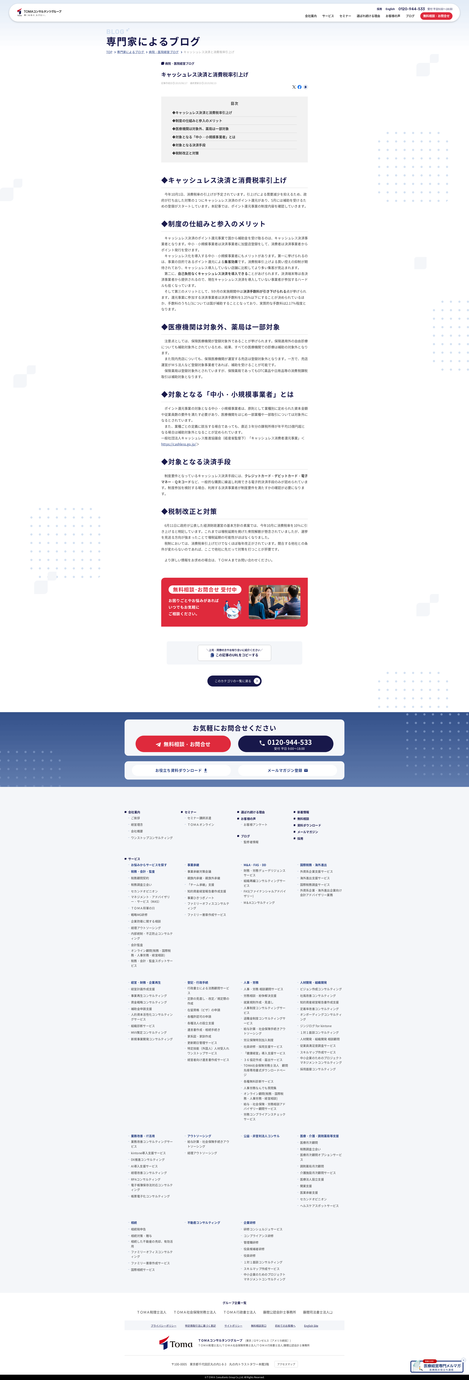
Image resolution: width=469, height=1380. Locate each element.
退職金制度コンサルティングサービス (264, 1020)
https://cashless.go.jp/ (178, 444)
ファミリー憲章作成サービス (206, 914)
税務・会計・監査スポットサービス (152, 963)
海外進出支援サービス (315, 878)
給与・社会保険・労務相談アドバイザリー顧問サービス (264, 1106)
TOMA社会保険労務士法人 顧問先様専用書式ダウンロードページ (266, 1070)
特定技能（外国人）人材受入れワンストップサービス (208, 1050)
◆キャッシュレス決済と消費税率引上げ (202, 112)
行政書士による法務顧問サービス (208, 990)
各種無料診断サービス (259, 1081)
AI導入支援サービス (144, 1166)
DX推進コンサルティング (148, 1159)
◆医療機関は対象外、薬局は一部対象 (200, 128)
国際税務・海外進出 (313, 865)
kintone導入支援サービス (148, 1153)
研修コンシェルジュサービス (263, 1229)
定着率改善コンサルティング (319, 1009)
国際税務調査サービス (315, 884)
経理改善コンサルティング (149, 1172)
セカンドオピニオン (144, 891)
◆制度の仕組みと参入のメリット (197, 120)
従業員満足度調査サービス (318, 1045)
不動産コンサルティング (203, 1222)
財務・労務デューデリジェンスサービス (264, 872)
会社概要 (137, 831)
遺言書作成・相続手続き (203, 1029)
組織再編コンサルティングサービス (264, 883)
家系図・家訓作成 (199, 1036)
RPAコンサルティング (146, 1179)
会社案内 (134, 812)
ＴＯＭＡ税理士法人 (151, 1312)
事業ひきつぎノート (200, 898)
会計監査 (137, 945)
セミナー (191, 812)
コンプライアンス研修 (259, 1235)
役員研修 (250, 1255)
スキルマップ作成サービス (318, 1052)
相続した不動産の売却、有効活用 (152, 1243)
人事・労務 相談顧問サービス (263, 989)
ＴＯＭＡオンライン (200, 824)
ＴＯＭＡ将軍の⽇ (143, 908)
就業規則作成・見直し (259, 1002)
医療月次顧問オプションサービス (321, 1157)
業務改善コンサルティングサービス (152, 1143)
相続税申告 (138, 1229)
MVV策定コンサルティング (149, 1032)
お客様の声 (248, 819)
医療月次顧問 (309, 1142)
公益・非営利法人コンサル (262, 1136)
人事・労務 (251, 982)
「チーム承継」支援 (200, 884)
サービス (134, 859)
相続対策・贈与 (141, 1235)
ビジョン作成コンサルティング (321, 989)
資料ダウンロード (309, 825)
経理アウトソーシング (146, 928)
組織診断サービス (143, 1026)
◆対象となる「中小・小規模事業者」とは (203, 136)
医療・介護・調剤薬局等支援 (319, 1136)
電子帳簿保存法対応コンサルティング (152, 1187)
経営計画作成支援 (143, 989)
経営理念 (137, 824)
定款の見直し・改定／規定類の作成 (208, 1000)
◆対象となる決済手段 (189, 145)
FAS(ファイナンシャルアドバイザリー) (265, 893)
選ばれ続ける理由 (253, 812)
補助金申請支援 (141, 1009)
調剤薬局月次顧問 (312, 1166)
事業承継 (193, 865)
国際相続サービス (143, 1269)
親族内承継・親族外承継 (203, 878)
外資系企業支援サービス (316, 871)
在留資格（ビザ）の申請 (203, 1010)
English (390, 9)
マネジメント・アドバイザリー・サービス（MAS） (150, 899)
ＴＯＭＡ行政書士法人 (239, 1312)
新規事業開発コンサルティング (152, 1039)
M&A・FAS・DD (255, 865)
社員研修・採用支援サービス (263, 1046)
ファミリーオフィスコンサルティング (208, 905)
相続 (134, 1222)
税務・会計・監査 (143, 871)
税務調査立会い (141, 884)
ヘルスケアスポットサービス (319, 1205)
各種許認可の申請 (199, 1016)
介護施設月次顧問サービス (318, 1172)
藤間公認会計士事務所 (279, 1312)
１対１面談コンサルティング (319, 1032)
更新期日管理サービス (202, 1042)
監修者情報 (251, 842)
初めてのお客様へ (285, 1325)
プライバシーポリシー (163, 1325)
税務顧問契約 (140, 878)
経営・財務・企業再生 (146, 982)
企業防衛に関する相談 (146, 921)
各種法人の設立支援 (200, 1023)
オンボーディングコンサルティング (321, 1016)
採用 (379, 9)
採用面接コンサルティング (318, 1069)
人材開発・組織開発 (313, 982)
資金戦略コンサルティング (149, 1002)
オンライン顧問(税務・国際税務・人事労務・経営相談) (151, 952)
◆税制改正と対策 (185, 153)
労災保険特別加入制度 (259, 1040)
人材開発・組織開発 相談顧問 (320, 1039)
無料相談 (303, 819)
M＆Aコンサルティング (259, 902)
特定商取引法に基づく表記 (200, 1325)
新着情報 (303, 812)
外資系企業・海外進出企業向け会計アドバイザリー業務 (321, 892)
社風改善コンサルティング (318, 995)
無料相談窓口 (258, 1325)
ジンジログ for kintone (316, 1026)
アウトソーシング (199, 1136)
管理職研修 (251, 1242)
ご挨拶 (135, 818)
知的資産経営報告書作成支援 (206, 891)
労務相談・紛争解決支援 (260, 995)
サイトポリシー (233, 1325)
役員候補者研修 (254, 1249)
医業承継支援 (309, 1192)
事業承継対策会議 (199, 871)
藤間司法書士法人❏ (317, 1312)
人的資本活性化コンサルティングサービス (152, 1016)
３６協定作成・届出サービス (263, 1059)
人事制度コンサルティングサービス (264, 1010)
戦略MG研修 (139, 914)
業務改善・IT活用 (143, 1136)
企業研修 (250, 1222)
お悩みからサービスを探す (149, 865)
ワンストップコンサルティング (152, 837)
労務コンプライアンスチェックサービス (264, 1116)
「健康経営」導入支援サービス (264, 1053)
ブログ (245, 836)
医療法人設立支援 (312, 1179)
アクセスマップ (286, 1364)
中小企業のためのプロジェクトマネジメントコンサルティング (321, 1060)
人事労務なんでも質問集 (260, 1088)
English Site (311, 1325)
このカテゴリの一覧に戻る (233, 681)
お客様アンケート (256, 824)
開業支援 (306, 1186)
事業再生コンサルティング (149, 995)
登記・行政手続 (197, 982)
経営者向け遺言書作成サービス (208, 1059)
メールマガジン (307, 832)
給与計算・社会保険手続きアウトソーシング (264, 1031)
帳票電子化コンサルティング (150, 1196)
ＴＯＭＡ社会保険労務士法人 (194, 1312)
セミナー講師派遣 (199, 818)
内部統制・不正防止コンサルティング (152, 935)
